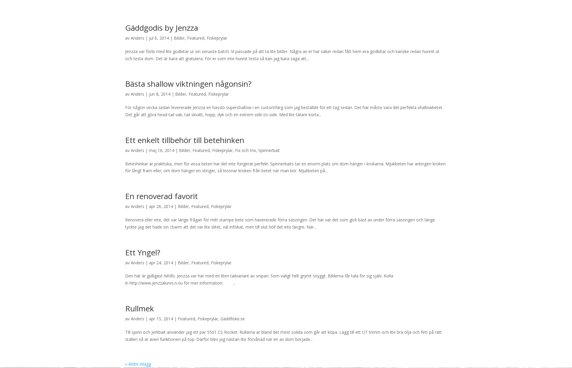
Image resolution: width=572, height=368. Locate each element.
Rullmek (139, 308)
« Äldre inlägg (138, 364)
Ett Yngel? (142, 252)
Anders (137, 38)
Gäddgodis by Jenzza (161, 27)
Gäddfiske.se (232, 319)
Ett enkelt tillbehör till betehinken (184, 140)
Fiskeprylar (217, 38)
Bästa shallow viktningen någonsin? (188, 83)
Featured (195, 38)
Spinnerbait (269, 150)
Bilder (179, 38)
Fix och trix (245, 150)
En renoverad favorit (161, 196)
